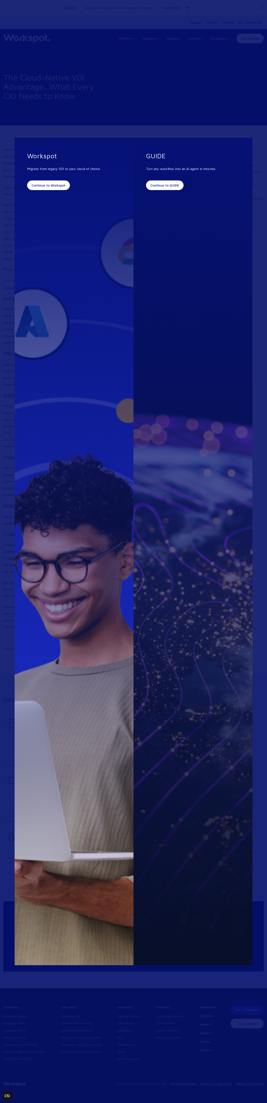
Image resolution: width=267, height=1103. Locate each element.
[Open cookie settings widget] (7, 1096)
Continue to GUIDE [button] (164, 185)
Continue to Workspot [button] (48, 185)
